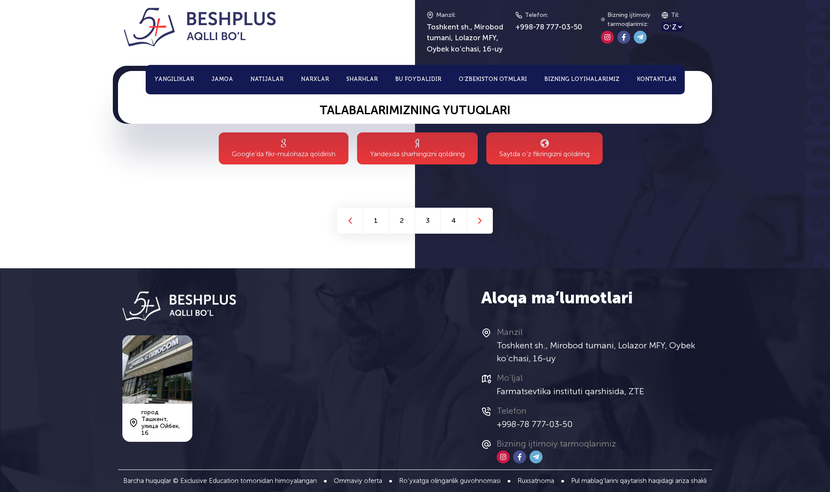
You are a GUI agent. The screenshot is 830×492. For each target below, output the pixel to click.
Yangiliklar (174, 79)
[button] (350, 221)
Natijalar (267, 79)
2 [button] (402, 220)
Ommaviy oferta (358, 481)
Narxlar (315, 79)
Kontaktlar (656, 79)
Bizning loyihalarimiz (581, 79)
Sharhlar (362, 79)
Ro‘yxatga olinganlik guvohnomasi (450, 481)
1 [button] (376, 220)
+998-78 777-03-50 (548, 27)
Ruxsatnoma (535, 481)
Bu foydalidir (418, 79)
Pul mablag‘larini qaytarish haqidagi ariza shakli (639, 481)
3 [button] (428, 220)
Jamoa (222, 79)
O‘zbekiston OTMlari (493, 79)
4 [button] (453, 220)
